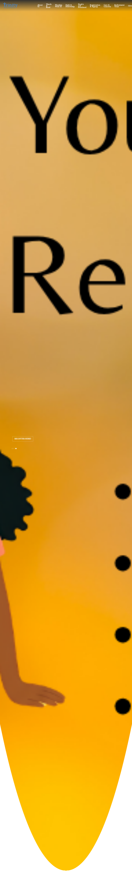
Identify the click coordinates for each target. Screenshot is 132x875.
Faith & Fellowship (70, 6)
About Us (40, 6)
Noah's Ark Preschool (82, 5)
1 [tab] (12, 448)
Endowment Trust (119, 6)
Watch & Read (49, 5)
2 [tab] (14, 448)
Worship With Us (58, 6)
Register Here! (22, 439)
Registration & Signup (95, 6)
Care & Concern (107, 6)
